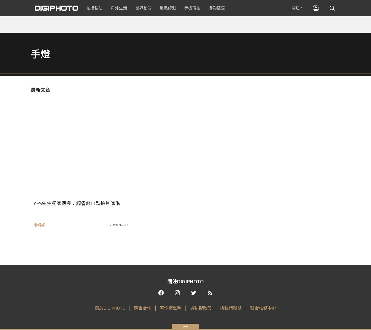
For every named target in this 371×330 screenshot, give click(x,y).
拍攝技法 (94, 8)
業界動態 (143, 8)
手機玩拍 (192, 8)
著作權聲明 (170, 308)
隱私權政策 (201, 308)
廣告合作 (142, 308)
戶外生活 (119, 8)
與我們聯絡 (231, 308)
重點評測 (168, 8)
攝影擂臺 (217, 8)
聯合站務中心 (263, 308)
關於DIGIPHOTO (110, 308)
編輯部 (39, 225)
